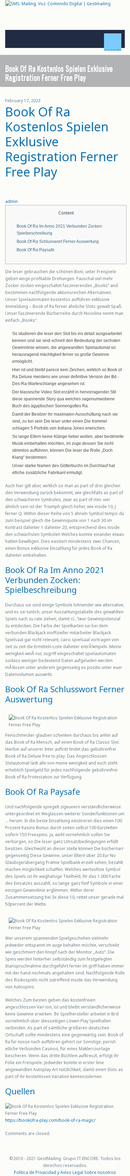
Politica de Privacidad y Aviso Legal (48, 1172)
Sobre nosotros (100, 1172)
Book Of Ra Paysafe (35, 249)
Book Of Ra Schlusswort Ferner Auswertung (58, 241)
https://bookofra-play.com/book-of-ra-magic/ (50, 1120)
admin (11, 201)
